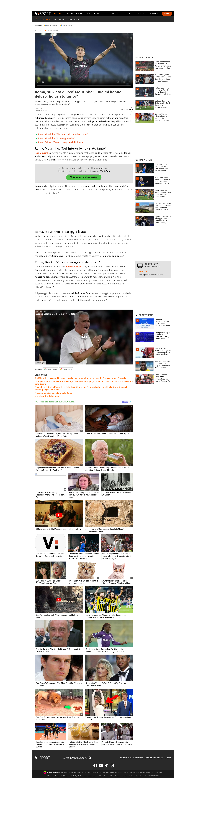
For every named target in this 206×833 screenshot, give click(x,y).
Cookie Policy (73, 776)
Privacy (65, 776)
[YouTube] (101, 767)
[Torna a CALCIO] (36, 19)
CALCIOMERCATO (74, 13)
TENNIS (126, 13)
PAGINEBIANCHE (108, 772)
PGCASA (99, 772)
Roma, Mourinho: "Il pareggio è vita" (56, 138)
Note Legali (58, 776)
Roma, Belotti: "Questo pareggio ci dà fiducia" (61, 142)
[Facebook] (95, 767)
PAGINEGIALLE (76, 772)
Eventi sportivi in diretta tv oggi (150, 274)
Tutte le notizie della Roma (47, 396)
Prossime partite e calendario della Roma (53, 393)
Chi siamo (50, 776)
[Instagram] (112, 767)
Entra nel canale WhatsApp (85, 177)
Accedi (167, 14)
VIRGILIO (67, 772)
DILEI (126, 772)
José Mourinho (42, 152)
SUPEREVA (158, 772)
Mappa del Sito (150, 758)
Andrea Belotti (73, 266)
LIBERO (60, 772)
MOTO (115, 13)
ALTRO (153, 13)
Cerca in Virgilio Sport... (75, 757)
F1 (106, 13)
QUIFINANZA (140, 772)
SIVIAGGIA (132, 772)
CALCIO (57, 13)
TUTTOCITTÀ (119, 772)
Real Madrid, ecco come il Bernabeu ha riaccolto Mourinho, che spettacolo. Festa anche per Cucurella (80, 378)
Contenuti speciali (127, 758)
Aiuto (94, 776)
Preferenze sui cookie (85, 776)
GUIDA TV (140, 13)
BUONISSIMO (150, 772)
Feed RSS (160, 758)
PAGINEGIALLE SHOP (89, 772)
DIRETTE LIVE (93, 13)
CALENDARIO (60, 19)
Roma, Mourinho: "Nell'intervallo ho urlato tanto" (63, 134)
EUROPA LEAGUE (52, 30)
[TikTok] (106, 767)
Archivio (168, 758)
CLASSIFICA (74, 19)
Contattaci (139, 758)
